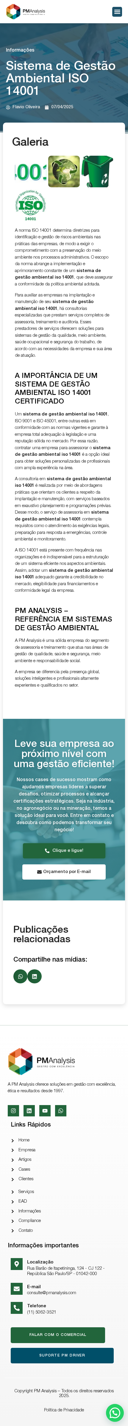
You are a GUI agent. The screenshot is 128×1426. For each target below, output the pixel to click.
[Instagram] (13, 1110)
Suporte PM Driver (62, 1355)
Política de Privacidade (64, 1410)
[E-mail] (17, 1289)
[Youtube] (45, 1110)
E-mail (34, 1287)
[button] (117, 12)
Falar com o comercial (57, 1335)
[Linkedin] (29, 1110)
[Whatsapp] (60, 1110)
